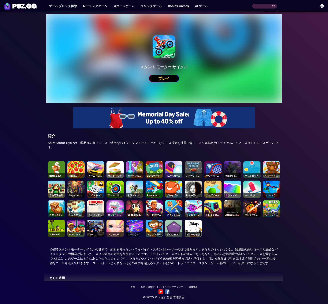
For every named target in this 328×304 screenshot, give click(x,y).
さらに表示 (57, 278)
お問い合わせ (148, 286)
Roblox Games (178, 6)
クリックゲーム (151, 6)
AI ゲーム (201, 6)
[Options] (322, 6)
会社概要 (193, 286)
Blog (132, 286)
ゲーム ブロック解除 (63, 6)
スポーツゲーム (124, 6)
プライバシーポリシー (171, 286)
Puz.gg (160, 297)
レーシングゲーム (95, 6)
